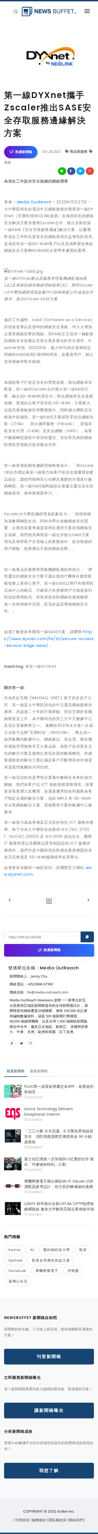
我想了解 (49, 1470)
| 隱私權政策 (57, 1520)
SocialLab (17, 1270)
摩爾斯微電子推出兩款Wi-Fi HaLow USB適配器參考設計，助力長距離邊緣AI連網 (58, 1183)
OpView (15, 1260)
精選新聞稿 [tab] (15, 1071)
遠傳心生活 (17, 1281)
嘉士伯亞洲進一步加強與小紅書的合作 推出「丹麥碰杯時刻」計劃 (59, 1161)
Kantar (14, 1249)
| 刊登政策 (22, 1520)
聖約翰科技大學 (56, 1249)
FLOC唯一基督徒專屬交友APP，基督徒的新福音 (59, 1089)
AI (32, 1249)
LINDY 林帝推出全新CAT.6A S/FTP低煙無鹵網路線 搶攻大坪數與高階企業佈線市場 (59, 1206)
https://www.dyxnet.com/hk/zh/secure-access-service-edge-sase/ (49, 638)
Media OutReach (34, 202)
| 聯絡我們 (75, 1520)
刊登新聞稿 (49, 1356)
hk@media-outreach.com (47, 992)
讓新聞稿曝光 (49, 1410)
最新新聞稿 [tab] (39, 1071)
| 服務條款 (38, 1520)
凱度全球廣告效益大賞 (51, 1260)
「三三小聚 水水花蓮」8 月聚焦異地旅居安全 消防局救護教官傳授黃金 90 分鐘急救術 (58, 1136)
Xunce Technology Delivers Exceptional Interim (48, 1111)
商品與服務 (79, 151)
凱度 (83, 1249)
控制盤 (73, 1270)
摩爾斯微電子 (46, 1270)
